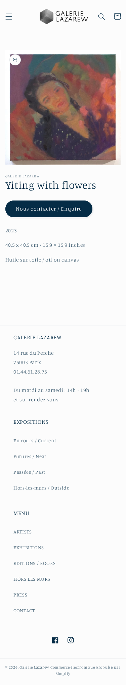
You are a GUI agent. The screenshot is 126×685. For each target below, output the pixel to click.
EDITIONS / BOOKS (34, 563)
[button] (8, 16)
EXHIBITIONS (28, 547)
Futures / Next (29, 456)
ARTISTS (22, 531)
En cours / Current (34, 440)
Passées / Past (29, 472)
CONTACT (24, 610)
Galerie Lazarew (34, 667)
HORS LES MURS (31, 579)
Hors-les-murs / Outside (41, 488)
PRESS (20, 594)
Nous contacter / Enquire (49, 209)
